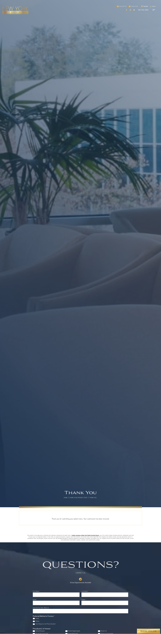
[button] (144, 6)
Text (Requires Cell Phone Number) (45, 624)
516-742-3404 (143, 10)
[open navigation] (152, 10)
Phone (83, 599)
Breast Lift (103, 631)
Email (35, 599)
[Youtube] (134, 10)
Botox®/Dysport (40, 631)
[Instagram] (130, 10)
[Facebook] (126, 10)
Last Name (85, 591)
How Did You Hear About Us (41, 608)
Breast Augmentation (74, 631)
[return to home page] (11, 6)
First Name (36, 591)
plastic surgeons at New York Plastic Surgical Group (85, 535)
